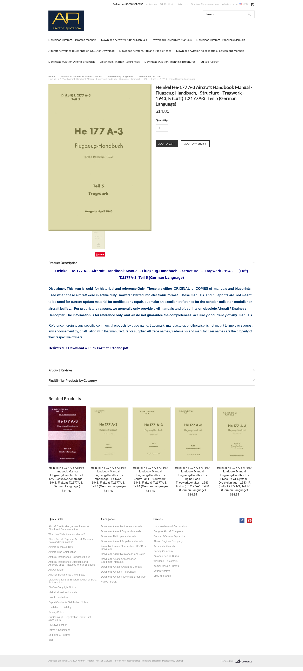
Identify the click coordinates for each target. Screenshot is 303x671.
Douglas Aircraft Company (168, 531)
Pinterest (249, 520)
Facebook (242, 520)
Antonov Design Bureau (167, 556)
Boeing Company (163, 551)
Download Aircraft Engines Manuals (124, 39)
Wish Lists (183, 4)
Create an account (210, 4)
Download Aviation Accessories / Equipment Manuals (210, 50)
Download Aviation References (120, 61)
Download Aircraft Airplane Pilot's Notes (145, 50)
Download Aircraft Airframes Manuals (72, 39)
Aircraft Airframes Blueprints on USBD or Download (81, 50)
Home (51, 76)
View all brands (162, 575)
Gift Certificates (167, 4)
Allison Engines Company (168, 541)
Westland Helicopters (165, 561)
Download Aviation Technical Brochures (170, 61)
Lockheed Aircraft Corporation (170, 526)
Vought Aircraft (162, 571)
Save (101, 254)
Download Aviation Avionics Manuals (71, 61)
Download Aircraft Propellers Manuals (220, 39)
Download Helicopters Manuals (172, 39)
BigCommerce (245, 661)
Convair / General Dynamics (169, 536)
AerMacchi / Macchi (164, 546)
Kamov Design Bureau (166, 566)
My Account (151, 4)
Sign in (194, 4)
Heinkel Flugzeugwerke (120, 76)
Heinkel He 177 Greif (150, 76)
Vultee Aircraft (210, 61)
